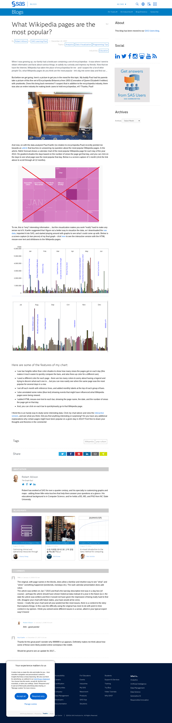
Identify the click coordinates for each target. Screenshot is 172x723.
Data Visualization (83, 44)
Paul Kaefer (21, 637)
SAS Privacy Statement (42, 679)
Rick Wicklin (91, 556)
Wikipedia (89, 442)
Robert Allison (21, 41)
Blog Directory (141, 12)
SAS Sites (155, 4)
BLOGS (33, 4)
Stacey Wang (23, 556)
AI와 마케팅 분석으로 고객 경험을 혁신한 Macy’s (60, 550)
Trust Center (58, 715)
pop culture (101, 442)
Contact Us (149, 4)
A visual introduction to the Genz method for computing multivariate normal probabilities (91, 552)
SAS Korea (56, 556)
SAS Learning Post (39, 41)
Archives (118, 121)
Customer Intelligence (61, 543)
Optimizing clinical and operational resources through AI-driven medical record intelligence (25, 552)
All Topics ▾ (112, 12)
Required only (38, 696)
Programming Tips (100, 44)
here (64, 236)
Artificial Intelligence (28, 543)
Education (104, 51)
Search (137, 4)
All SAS (120, 4)
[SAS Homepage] (19, 4)
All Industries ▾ (126, 12)
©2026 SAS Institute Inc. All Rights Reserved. (82, 715)
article (24, 148)
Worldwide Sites (143, 4)
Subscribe (154, 12)
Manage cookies (30, 704)
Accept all (21, 696)
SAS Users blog (152, 31)
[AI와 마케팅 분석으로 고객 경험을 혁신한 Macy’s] (60, 528)
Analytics (70, 44)
